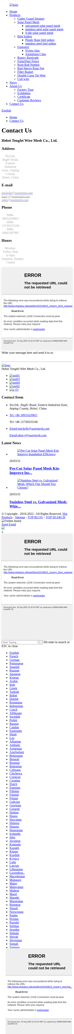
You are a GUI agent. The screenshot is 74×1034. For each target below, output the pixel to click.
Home (13, 11)
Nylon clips (32, 50)
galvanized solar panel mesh (42, 25)
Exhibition (23, 93)
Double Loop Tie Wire (31, 75)
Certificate (23, 96)
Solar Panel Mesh (28, 22)
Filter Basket (25, 72)
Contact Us (16, 103)
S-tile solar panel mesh (39, 33)
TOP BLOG (35, 517)
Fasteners (23, 47)
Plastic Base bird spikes (39, 40)
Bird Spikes (24, 36)
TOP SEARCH (55, 517)
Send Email (9, 524)
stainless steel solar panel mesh (44, 29)
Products (14, 15)
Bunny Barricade (28, 57)
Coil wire (23, 79)
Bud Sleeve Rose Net (30, 68)
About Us (15, 86)
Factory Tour (25, 89)
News (13, 82)
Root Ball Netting (28, 64)
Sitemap (20, 517)
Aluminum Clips (35, 54)
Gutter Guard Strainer (30, 18)
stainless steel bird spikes (40, 43)
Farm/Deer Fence (28, 61)
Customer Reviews (29, 100)
